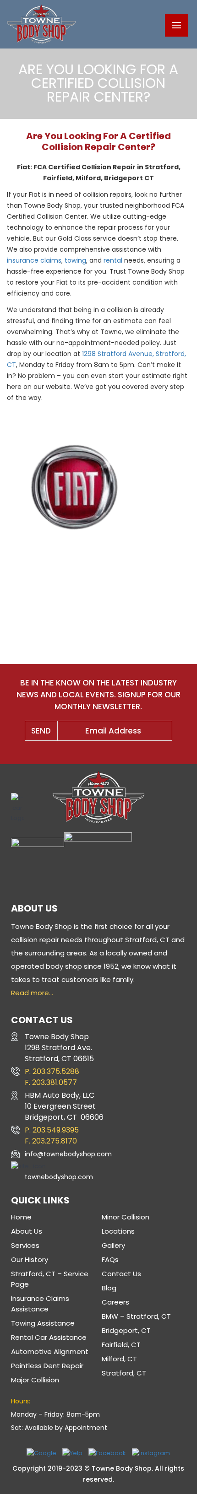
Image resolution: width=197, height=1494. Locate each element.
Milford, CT (119, 1359)
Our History (29, 1259)
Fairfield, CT (121, 1344)
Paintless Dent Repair (47, 1365)
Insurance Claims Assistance (40, 1304)
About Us (26, 1231)
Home (21, 1217)
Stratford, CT (124, 1373)
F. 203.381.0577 (51, 1082)
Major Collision (35, 1380)
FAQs (110, 1259)
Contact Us (121, 1273)
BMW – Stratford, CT (136, 1316)
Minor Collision (125, 1217)
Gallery (113, 1245)
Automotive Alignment (49, 1351)
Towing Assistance (43, 1323)
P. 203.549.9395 (52, 1130)
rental (113, 260)
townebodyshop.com (59, 1176)
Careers (115, 1302)
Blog (109, 1288)
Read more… (32, 993)
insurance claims (34, 260)
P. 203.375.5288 (52, 1071)
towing (74, 260)
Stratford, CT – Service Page (49, 1279)
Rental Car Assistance (49, 1337)
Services (25, 1245)
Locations (118, 1231)
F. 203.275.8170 (51, 1141)
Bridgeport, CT (126, 1330)
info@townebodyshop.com (68, 1154)
